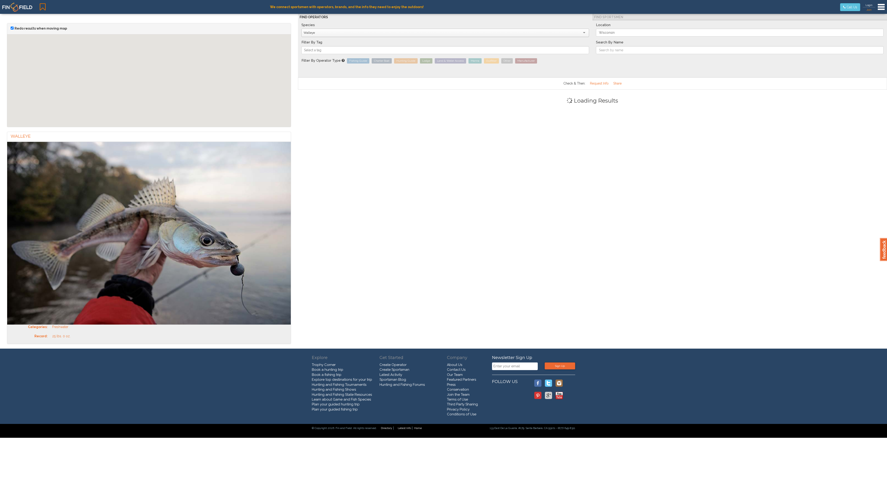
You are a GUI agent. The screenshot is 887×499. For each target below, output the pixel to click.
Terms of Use (457, 399)
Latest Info (404, 428)
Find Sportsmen (608, 17)
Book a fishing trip (326, 375)
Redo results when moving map (41, 28)
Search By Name (609, 42)
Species (308, 25)
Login (869, 5)
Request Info (599, 83)
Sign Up (560, 366)
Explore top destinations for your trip (342, 379)
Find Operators (314, 17)
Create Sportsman (394, 370)
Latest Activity (391, 375)
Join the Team (458, 395)
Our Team (455, 375)
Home (418, 428)
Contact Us (456, 370)
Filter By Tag (311, 42)
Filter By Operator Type (321, 60)
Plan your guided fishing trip (335, 409)
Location (603, 25)
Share (617, 83)
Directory (386, 428)
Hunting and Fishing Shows (334, 389)
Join (869, 9)
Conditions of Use (461, 414)
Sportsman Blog (393, 379)
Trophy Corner (324, 365)
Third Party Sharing (462, 404)
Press (451, 385)
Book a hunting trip (327, 370)
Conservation (458, 389)
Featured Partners (461, 379)
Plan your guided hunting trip (336, 404)
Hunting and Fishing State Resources (342, 395)
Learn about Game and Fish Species (341, 399)
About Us (454, 365)
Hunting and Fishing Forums (402, 385)
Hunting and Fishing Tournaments (339, 385)
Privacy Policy (458, 409)
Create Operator (393, 365)
